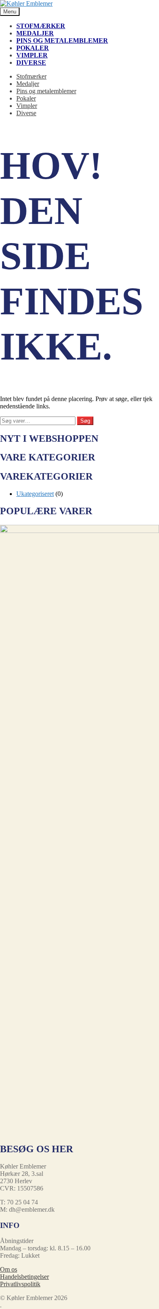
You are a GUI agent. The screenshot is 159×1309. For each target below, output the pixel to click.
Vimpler (32, 55)
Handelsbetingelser (24, 1276)
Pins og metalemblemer (62, 40)
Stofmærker (40, 25)
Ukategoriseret (35, 493)
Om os (8, 1269)
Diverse (31, 62)
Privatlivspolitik (20, 1283)
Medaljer (35, 33)
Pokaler (32, 47)
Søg (85, 421)
